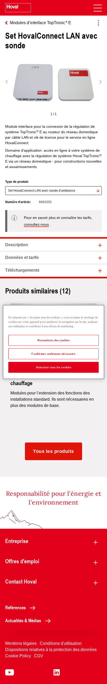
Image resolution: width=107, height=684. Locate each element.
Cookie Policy (18, 656)
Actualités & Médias (23, 620)
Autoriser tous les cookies (53, 367)
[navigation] (97, 8)
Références (15, 607)
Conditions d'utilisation (61, 643)
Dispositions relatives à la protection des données (51, 649)
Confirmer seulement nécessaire (53, 353)
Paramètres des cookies (53, 340)
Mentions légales (21, 643)
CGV (38, 656)
